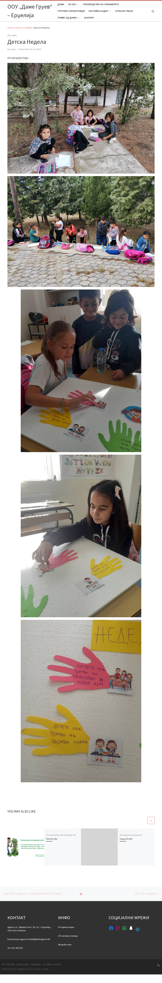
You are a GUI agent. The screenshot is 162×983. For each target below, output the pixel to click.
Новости (19, 27)
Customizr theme (40, 969)
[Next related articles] (151, 820)
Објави (28, 27)
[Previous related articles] (143, 820)
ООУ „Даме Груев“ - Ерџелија (26, 964)
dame (13, 49)
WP (14, 969)
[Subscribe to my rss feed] (158, 965)
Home (10, 27)
